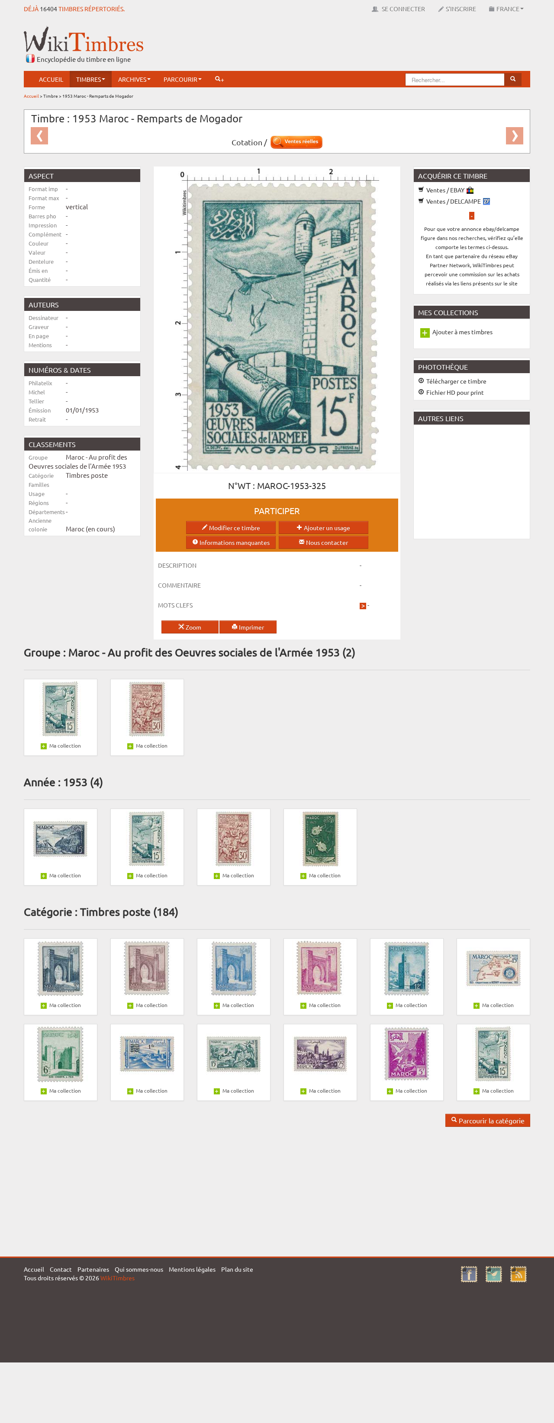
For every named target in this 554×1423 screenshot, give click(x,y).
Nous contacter (326, 542)
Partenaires (93, 1269)
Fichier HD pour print (454, 392)
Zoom (192, 627)
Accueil (51, 79)
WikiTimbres (117, 1278)
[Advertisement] (372, 45)
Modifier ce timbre (234, 527)
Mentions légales (192, 1269)
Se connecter (402, 9)
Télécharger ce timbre (455, 381)
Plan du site (237, 1269)
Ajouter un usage (326, 527)
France (507, 9)
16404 (48, 9)
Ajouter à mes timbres (462, 332)
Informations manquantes (234, 542)
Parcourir (180, 79)
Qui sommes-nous (139, 1269)
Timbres (88, 79)
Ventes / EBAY (445, 190)
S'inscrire (461, 9)
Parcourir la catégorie (491, 1120)
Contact (61, 1269)
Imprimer (251, 627)
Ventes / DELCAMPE (453, 201)
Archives (132, 79)
